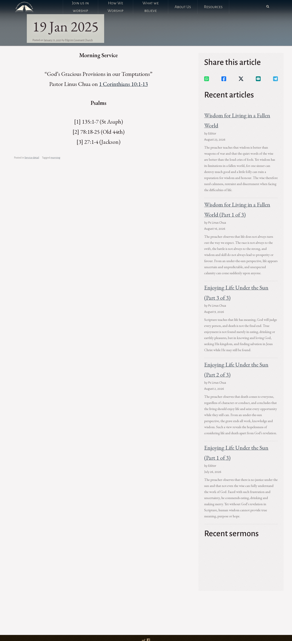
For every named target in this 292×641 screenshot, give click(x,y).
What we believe (150, 7)
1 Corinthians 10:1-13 (123, 84)
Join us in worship (80, 7)
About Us (183, 7)
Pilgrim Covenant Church (79, 40)
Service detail (32, 157)
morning (55, 157)
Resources (213, 7)
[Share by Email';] (258, 78)
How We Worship (115, 7)
